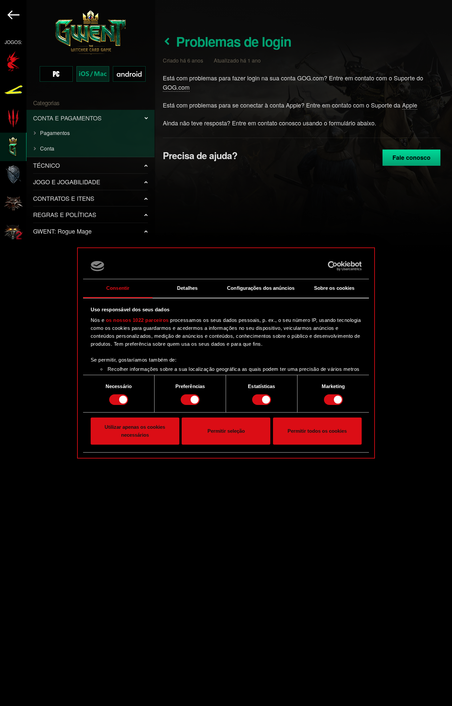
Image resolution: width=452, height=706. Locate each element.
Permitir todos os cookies (317, 431)
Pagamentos (55, 133)
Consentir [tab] (117, 288)
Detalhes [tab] (187, 288)
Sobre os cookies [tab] (334, 288)
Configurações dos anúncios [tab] (260, 288)
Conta (47, 148)
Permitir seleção (226, 431)
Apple (409, 105)
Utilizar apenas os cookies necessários (135, 431)
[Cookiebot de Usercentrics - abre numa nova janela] (333, 266)
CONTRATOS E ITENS (63, 198)
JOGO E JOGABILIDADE (66, 181)
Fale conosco (411, 157)
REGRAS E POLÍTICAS (64, 214)
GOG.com (176, 87)
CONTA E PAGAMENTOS (67, 117)
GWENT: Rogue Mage (62, 231)
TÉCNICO (46, 165)
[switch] (190, 399)
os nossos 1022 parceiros (137, 320)
